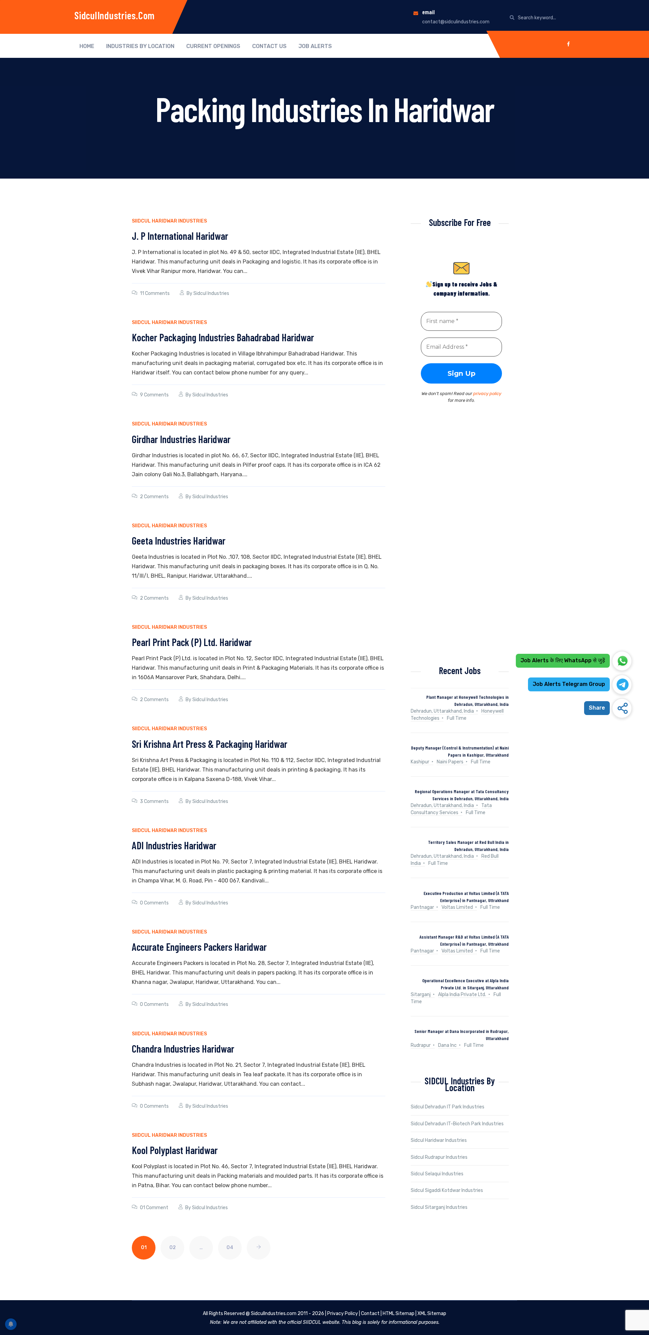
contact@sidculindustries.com (455, 22)
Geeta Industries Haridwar (178, 540)
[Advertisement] (460, 542)
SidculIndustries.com (114, 15)
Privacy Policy (342, 1313)
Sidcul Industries (211, 293)
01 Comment (154, 1208)
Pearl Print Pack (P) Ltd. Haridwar (192, 642)
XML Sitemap (431, 1313)
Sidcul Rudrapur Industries (439, 1157)
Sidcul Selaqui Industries (437, 1174)
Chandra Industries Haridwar (183, 1048)
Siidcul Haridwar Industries (169, 221)
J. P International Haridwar (180, 236)
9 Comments (154, 395)
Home (86, 46)
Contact (370, 1313)
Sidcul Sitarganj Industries (439, 1207)
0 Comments (154, 903)
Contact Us (269, 46)
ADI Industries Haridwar (174, 845)
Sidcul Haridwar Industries (439, 1140)
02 (172, 1247)
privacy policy (487, 393)
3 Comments (154, 801)
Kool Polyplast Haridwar (175, 1150)
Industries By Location (140, 46)
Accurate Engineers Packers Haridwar (199, 947)
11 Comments (155, 293)
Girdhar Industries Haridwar (181, 439)
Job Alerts (315, 46)
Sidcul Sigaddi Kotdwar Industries (447, 1190)
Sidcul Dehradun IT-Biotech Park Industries (457, 1124)
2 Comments (154, 497)
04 (229, 1247)
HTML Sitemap (398, 1313)
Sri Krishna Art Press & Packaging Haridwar (209, 744)
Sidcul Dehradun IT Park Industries (447, 1107)
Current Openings (213, 46)
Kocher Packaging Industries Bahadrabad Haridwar (223, 337)
